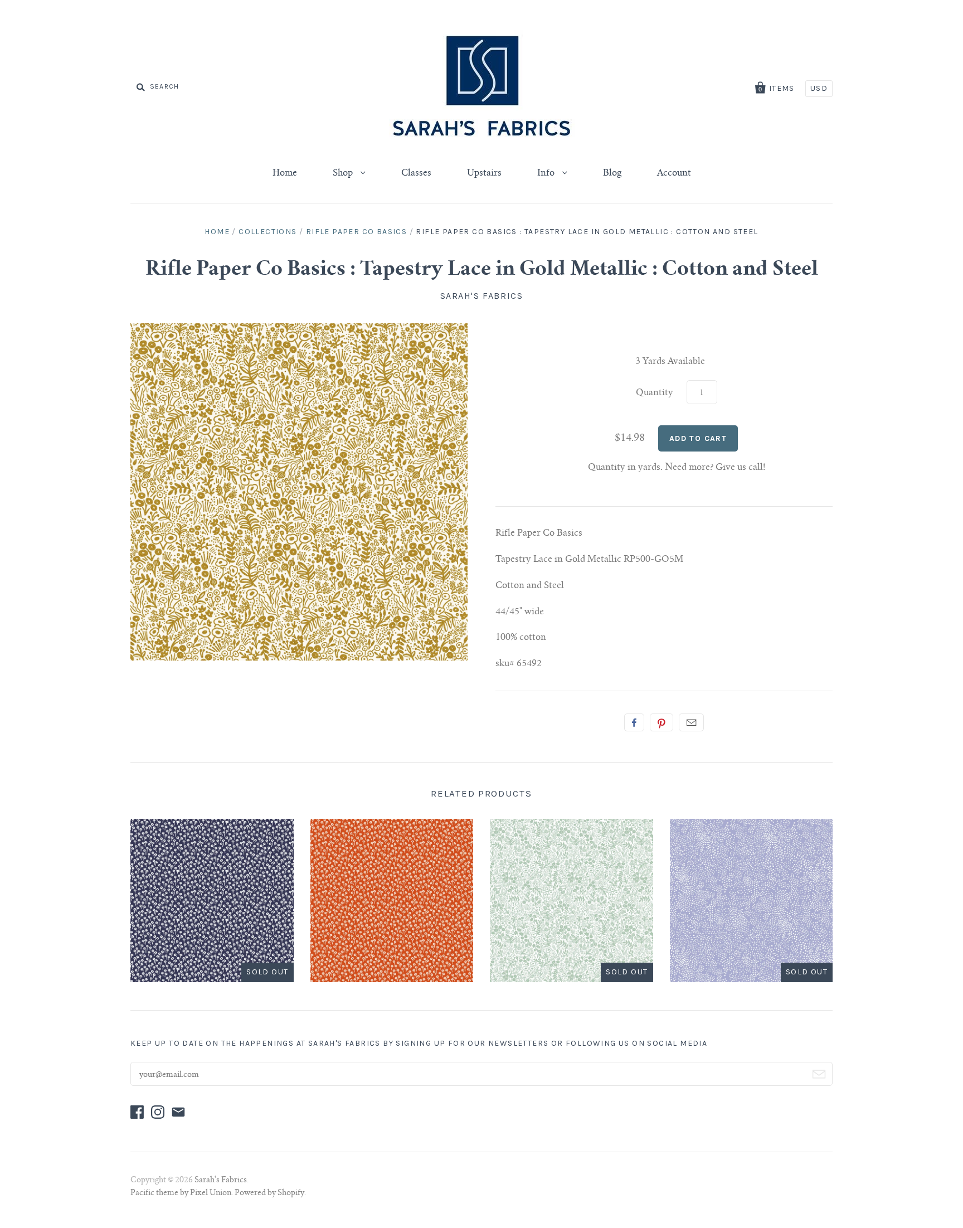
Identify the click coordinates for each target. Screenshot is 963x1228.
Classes (416, 173)
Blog (612, 173)
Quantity (654, 393)
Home (285, 173)
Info (547, 173)
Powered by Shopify (269, 1193)
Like (634, 722)
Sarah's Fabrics (481, 295)
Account (674, 173)
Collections (267, 231)
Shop (344, 173)
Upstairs (484, 173)
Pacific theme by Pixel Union (180, 1193)
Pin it (661, 722)
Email (691, 722)
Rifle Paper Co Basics (356, 231)
